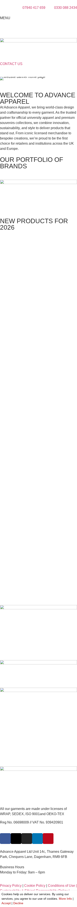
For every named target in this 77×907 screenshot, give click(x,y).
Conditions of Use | (62, 885)
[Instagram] (26, 838)
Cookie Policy (34, 885)
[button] (4, 78)
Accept (6, 903)
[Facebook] (5, 838)
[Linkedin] (37, 838)
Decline (18, 903)
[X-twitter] (16, 838)
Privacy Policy (11, 885)
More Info (65, 898)
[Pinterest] (48, 838)
